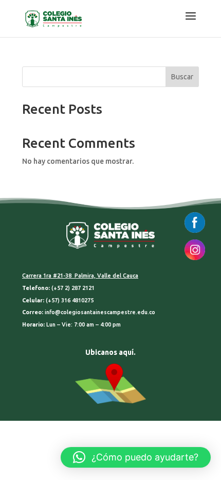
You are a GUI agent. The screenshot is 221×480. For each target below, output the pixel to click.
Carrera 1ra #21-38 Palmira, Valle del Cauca (80, 275)
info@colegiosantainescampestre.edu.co (100, 312)
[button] (136, 457)
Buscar (182, 77)
